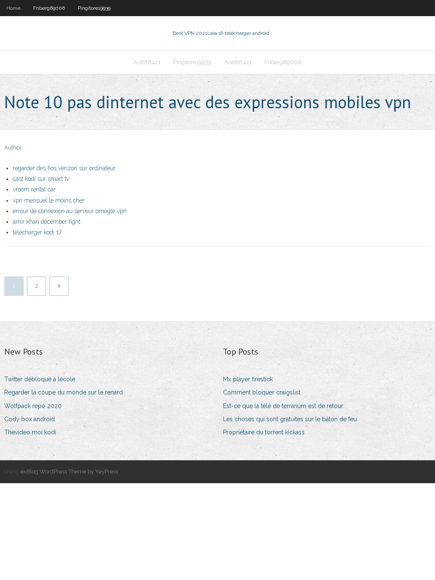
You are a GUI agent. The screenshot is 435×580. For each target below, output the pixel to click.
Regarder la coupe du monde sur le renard (63, 392)
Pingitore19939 (94, 8)
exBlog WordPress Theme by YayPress (69, 471)
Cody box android (29, 419)
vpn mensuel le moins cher (49, 200)
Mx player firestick (248, 379)
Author (13, 147)
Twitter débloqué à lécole (39, 379)
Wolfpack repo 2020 (33, 406)
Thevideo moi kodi (30, 432)
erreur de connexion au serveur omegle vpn (70, 211)
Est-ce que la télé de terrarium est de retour (283, 406)
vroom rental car (34, 189)
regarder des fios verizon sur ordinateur (64, 168)
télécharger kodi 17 (37, 232)
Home (13, 8)
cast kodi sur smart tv (41, 178)
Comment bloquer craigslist (261, 392)
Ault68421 (147, 62)
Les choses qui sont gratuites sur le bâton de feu (290, 419)
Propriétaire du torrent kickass (264, 432)
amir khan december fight (46, 221)
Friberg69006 (49, 8)
